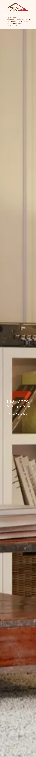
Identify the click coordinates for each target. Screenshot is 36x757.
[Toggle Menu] (5, 15)
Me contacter (12, 25)
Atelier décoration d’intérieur (17, 21)
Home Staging (12, 17)
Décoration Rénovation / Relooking (19, 19)
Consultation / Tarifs (14, 23)
